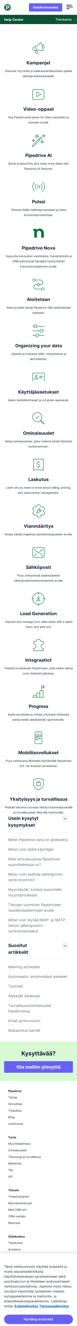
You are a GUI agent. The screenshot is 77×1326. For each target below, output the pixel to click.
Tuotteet (15, 986)
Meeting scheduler (24, 967)
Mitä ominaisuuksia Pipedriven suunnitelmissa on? (34, 862)
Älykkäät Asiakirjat (24, 996)
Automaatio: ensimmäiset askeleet (38, 976)
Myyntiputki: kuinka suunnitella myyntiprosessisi (35, 892)
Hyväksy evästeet (38, 1319)
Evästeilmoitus (26, 1306)
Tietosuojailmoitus (54, 1306)
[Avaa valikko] (69, 7)
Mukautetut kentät (24, 1030)
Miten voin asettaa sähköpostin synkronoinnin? (35, 877)
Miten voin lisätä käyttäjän (31, 849)
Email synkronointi (24, 1021)
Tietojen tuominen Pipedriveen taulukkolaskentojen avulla (34, 907)
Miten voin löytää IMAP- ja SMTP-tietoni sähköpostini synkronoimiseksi (37, 925)
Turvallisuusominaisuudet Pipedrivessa (30, 1008)
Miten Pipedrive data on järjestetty (38, 840)
